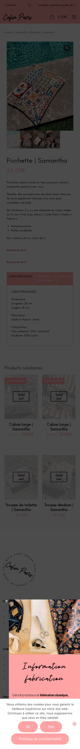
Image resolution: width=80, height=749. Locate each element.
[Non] (74, 724)
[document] (40, 374)
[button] (6, 601)
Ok (28, 727)
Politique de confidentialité (40, 739)
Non (51, 727)
